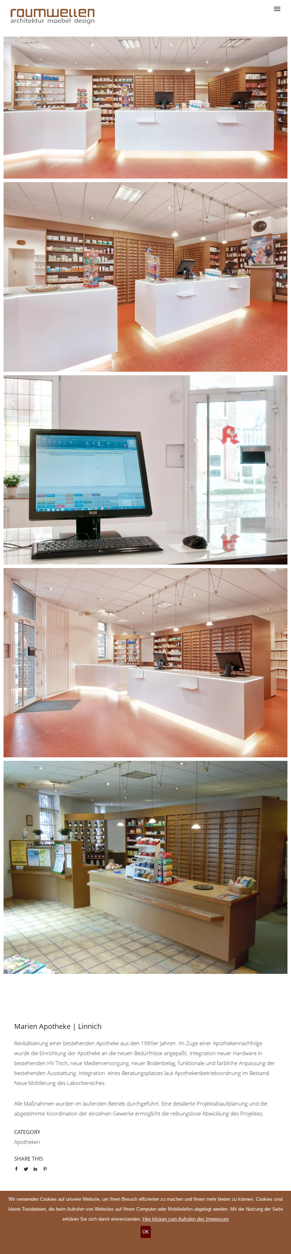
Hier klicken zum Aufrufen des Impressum (186, 1219)
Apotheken (27, 1141)
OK (145, 1231)
